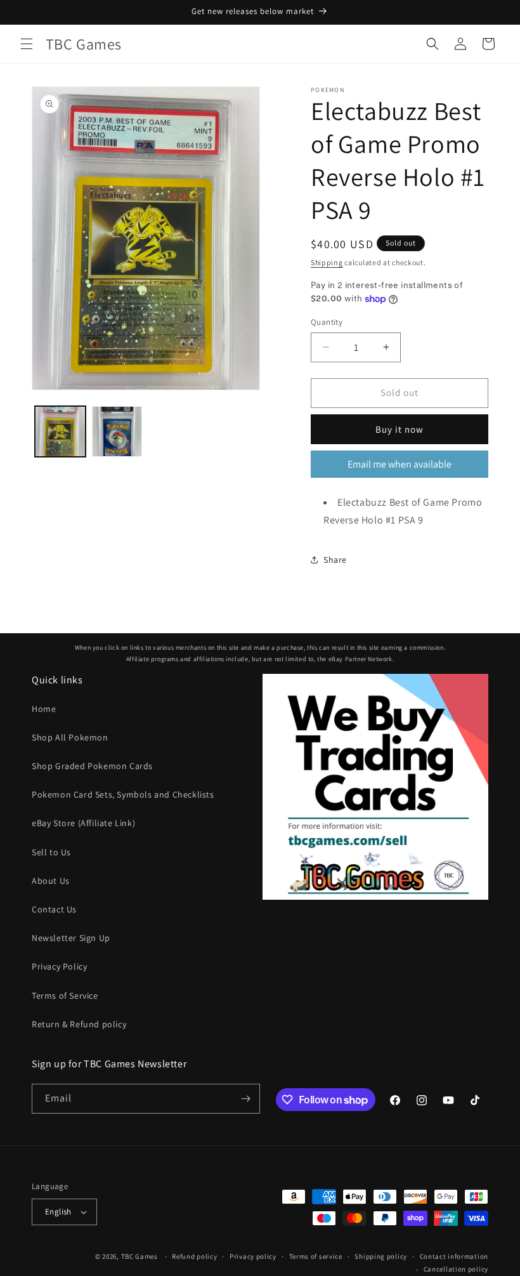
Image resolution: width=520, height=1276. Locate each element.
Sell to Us (51, 852)
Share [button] (335, 559)
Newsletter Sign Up (71, 938)
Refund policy (194, 1256)
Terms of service (315, 1256)
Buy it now (399, 429)
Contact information (454, 1256)
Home (44, 708)
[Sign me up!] (245, 1099)
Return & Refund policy (79, 1024)
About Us (51, 880)
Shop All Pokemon (70, 737)
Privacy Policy (59, 966)
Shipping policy (380, 1256)
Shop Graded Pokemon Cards (92, 766)
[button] (27, 44)
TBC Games (139, 1256)
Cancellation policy (456, 1269)
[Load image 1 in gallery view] (60, 431)
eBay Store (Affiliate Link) (83, 823)
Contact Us (54, 909)
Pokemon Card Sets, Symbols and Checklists (123, 794)
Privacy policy (253, 1256)
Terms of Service (65, 995)
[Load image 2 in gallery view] (117, 431)
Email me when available (400, 464)
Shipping (327, 262)
